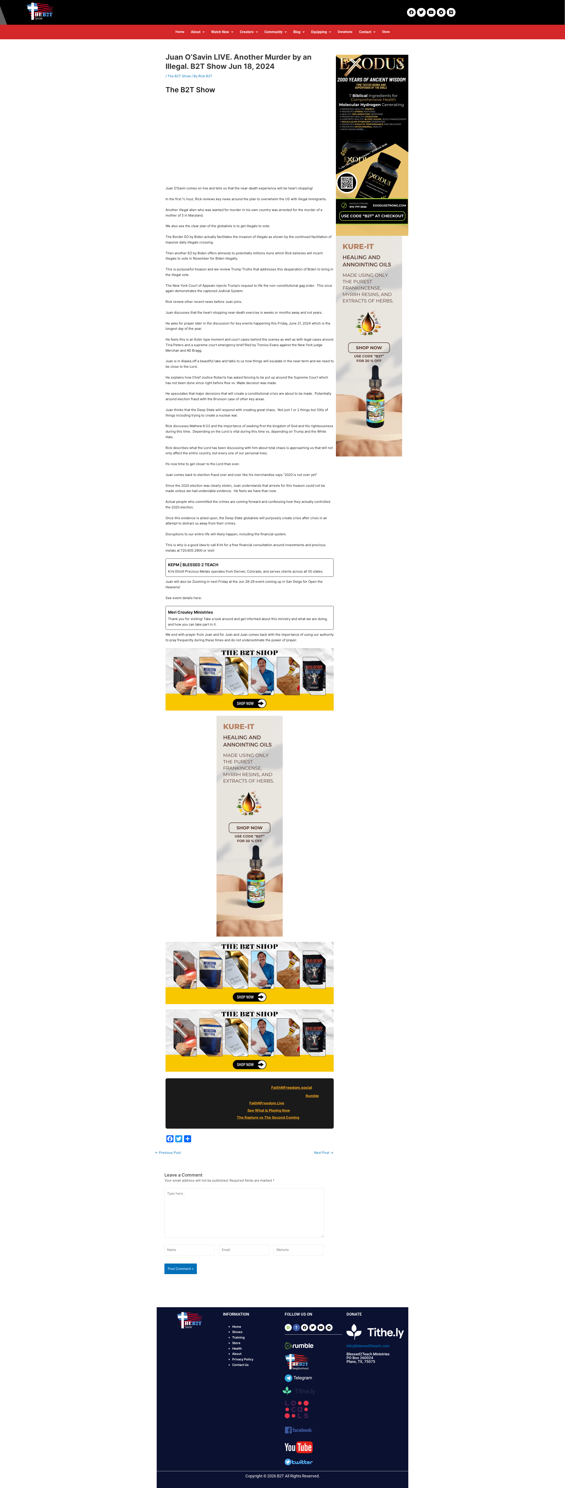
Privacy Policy (242, 1359)
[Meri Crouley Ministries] (249, 618)
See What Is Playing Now (268, 1110)
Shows (237, 1332)
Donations (345, 32)
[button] (198, 32)
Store (386, 32)
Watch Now (220, 32)
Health (237, 1348)
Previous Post (168, 1152)
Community (273, 32)
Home (179, 32)
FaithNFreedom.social (291, 1087)
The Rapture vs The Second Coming (268, 1117)
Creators (247, 32)
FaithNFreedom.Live (266, 1103)
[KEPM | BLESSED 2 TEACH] (249, 568)
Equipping (319, 32)
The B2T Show (179, 76)
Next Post (323, 1152)
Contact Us (240, 1365)
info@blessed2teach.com (368, 1346)
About (195, 32)
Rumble (312, 1096)
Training (238, 1337)
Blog (296, 32)
